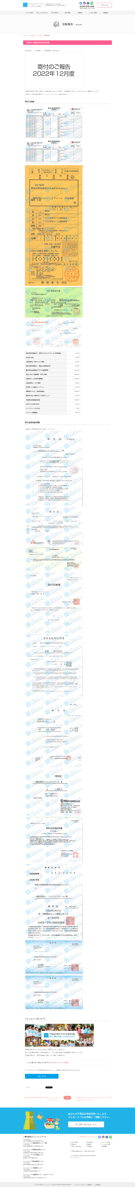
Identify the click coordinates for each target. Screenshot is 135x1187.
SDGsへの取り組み (76, 1146)
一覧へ (67, 1097)
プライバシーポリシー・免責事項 (83, 1184)
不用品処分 (89, 1146)
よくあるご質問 (93, 12)
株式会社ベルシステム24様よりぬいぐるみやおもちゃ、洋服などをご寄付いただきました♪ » (93, 1098)
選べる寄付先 (55, 12)
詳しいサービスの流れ (61, 1062)
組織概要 (105, 12)
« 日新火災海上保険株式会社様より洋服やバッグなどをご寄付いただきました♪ (41, 1098)
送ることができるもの (42, 12)
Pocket (27, 1087)
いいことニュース (76, 1157)
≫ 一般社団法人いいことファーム (87, 1136)
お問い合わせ (41, 1076)
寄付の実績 (67, 12)
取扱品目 (74, 1144)
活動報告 (80, 12)
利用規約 (98, 1184)
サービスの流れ (29, 12)
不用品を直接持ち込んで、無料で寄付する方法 (83, 1151)
